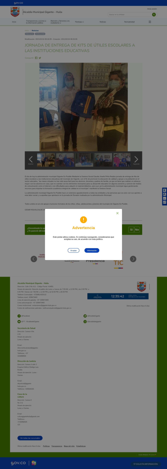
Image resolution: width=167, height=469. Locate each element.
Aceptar (73, 250)
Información (92, 250)
